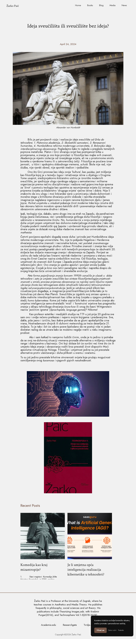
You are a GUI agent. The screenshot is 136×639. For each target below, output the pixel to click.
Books (90, 5)
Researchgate (70, 625)
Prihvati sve (100, 630)
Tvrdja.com (89, 625)
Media (112, 5)
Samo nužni (112, 630)
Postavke (121, 630)
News (124, 5)
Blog (101, 5)
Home (78, 5)
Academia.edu (48, 625)
